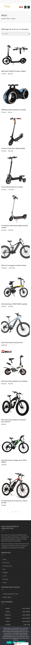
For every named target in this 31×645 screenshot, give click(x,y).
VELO (8, 18)
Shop (4, 569)
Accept (9, 642)
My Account (5, 579)
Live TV (5, 576)
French (19, 643)
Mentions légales (7, 597)
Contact (4, 582)
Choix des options (16, 54)
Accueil (3, 18)
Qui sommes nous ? (7, 566)
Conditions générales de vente (10, 594)
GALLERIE (5, 572)
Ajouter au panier (16, 326)
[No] (29, 635)
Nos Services (6, 562)
